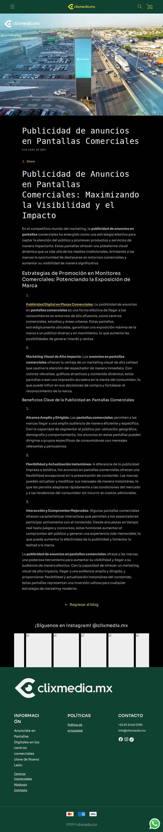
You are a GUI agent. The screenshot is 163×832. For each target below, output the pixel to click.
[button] (140, 6)
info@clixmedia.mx (132, 730)
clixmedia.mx (87, 824)
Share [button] (31, 161)
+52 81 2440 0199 (130, 725)
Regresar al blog (84, 604)
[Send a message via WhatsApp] (154, 823)
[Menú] (12, 6)
